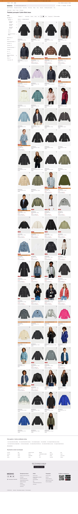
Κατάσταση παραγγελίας (23, 478)
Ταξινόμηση (20, 16)
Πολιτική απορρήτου (28, 490)
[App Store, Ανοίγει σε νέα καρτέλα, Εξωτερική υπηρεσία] (68, 478)
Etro (39, 455)
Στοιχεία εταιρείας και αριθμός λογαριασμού (37, 477)
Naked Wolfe (30, 455)
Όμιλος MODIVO (39, 479)
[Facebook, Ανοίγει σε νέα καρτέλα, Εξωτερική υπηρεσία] (13, 476)
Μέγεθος (32, 16)
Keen (61, 452)
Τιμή (38, 16)
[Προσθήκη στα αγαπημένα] (30, 22)
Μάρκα (42, 16)
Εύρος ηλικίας (27, 16)
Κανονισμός (38, 484)
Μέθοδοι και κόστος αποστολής (24, 475)
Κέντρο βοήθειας (22, 484)
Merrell (51, 455)
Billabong (40, 452)
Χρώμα (36, 16)
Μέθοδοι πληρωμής (23, 481)
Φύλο (46, 16)
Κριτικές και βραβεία (49, 481)
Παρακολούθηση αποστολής (24, 480)
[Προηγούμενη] (2, 1)
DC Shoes (8, 452)
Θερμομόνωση (50, 16)
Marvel (19, 455)
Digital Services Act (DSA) (49, 480)
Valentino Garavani (31, 452)
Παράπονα (21, 483)
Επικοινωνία (21, 486)
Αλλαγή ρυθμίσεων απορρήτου (21, 490)
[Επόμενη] (76, 1)
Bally (18, 452)
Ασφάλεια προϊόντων (49, 478)
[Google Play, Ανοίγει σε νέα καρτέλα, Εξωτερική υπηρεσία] (68, 476)
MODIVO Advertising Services (39, 482)
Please (8, 455)
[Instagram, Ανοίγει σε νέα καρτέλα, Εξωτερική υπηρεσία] (8, 476)
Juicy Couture (62, 455)
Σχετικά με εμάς (35, 475)
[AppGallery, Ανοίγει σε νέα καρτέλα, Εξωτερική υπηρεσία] (68, 480)
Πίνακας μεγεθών (48, 475)
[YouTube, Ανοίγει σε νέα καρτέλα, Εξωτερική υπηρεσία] (11, 476)
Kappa (51, 452)
